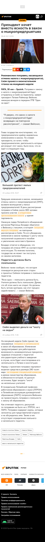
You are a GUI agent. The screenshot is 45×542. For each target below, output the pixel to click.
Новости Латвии (27, 430)
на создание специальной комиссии (24, 372)
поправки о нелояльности (26, 343)
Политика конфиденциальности (13, 500)
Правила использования (10, 497)
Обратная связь (14, 512)
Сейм (19, 439)
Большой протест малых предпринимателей (17, 187)
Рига (16, 474)
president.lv (10, 65)
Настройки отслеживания (10, 515)
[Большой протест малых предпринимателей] (22, 167)
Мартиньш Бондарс (8, 439)
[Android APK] (8, 521)
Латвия (25, 434)
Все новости (6, 474)
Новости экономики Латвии (11, 434)
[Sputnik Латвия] (7, 17)
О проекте (5, 494)
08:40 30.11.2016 (7, 36)
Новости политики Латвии (10, 430)
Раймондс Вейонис (36, 434)
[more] (41, 192)
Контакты (13, 494)
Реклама (4, 512)
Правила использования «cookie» (13, 504)
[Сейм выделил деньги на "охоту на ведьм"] (22, 309)
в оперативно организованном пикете (16, 214)
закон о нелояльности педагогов (12, 443)
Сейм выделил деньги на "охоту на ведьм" (21, 329)
